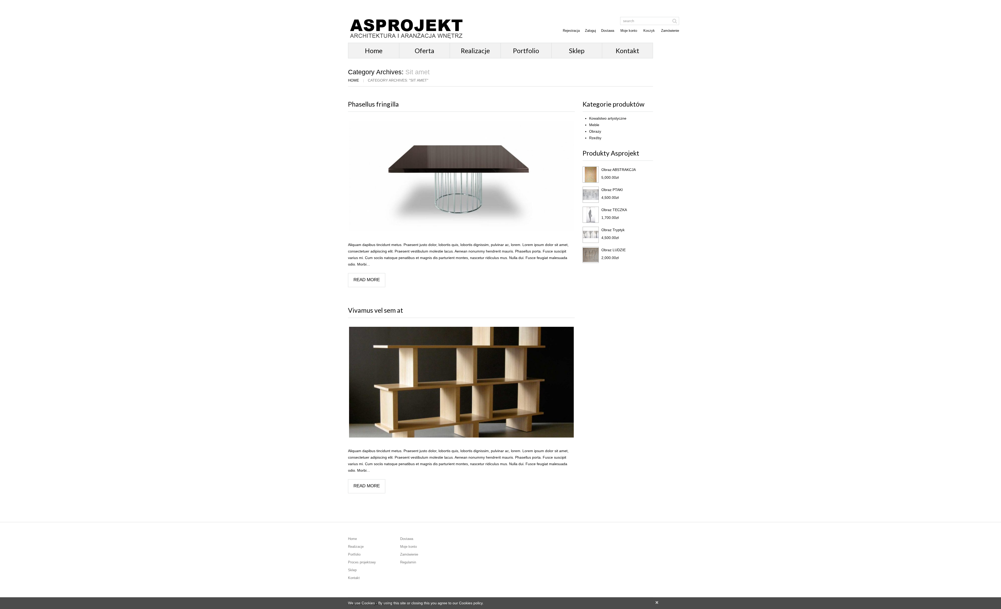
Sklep (576, 50)
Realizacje (475, 50)
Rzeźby (595, 138)
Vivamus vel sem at (375, 310)
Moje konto (628, 31)
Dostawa (607, 31)
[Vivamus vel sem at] (461, 382)
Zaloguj (590, 31)
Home (373, 50)
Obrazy (595, 131)
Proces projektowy (362, 562)
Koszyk (649, 31)
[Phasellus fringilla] (461, 176)
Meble (594, 125)
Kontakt (627, 50)
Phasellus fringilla (373, 104)
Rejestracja (571, 31)
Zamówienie (670, 31)
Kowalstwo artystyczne (607, 118)
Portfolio (526, 50)
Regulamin (408, 562)
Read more (366, 279)
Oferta (424, 50)
